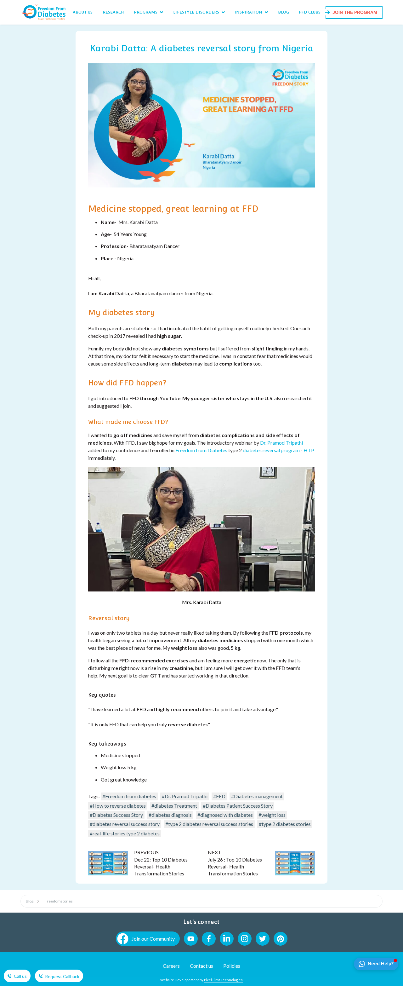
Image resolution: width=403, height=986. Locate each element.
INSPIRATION (248, 12)
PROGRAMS (145, 12)
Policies (231, 966)
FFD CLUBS (310, 12)
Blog (29, 901)
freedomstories (59, 901)
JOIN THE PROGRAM (354, 12)
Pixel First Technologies (223, 980)
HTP (309, 450)
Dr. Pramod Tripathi (281, 443)
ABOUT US (83, 12)
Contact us (201, 966)
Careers (171, 966)
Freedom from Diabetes (201, 450)
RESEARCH (113, 12)
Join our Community (153, 939)
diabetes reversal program (271, 450)
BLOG (283, 12)
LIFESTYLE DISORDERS (196, 12)
